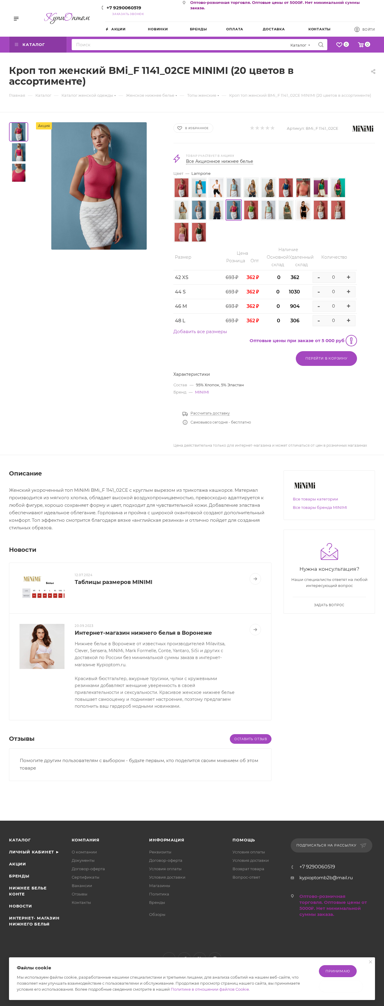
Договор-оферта (88, 868)
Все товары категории (315, 499)
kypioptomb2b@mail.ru (326, 877)
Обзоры (157, 914)
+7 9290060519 (123, 8)
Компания (86, 839)
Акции (17, 864)
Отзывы (79, 894)
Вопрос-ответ (246, 877)
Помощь (243, 839)
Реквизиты (160, 851)
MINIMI (202, 392)
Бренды (19, 876)
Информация (166, 839)
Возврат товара (248, 868)
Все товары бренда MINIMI (320, 507)
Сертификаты (85, 877)
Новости (20, 906)
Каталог (20, 839)
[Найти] (320, 44)
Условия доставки (167, 877)
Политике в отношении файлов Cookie (210, 989)
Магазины (159, 885)
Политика (159, 894)
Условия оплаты (165, 868)
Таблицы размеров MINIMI (113, 582)
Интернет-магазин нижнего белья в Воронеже (143, 633)
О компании (84, 851)
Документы (83, 860)
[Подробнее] (255, 579)
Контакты (81, 902)
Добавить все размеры (200, 331)
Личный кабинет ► (34, 851)
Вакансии (82, 885)
